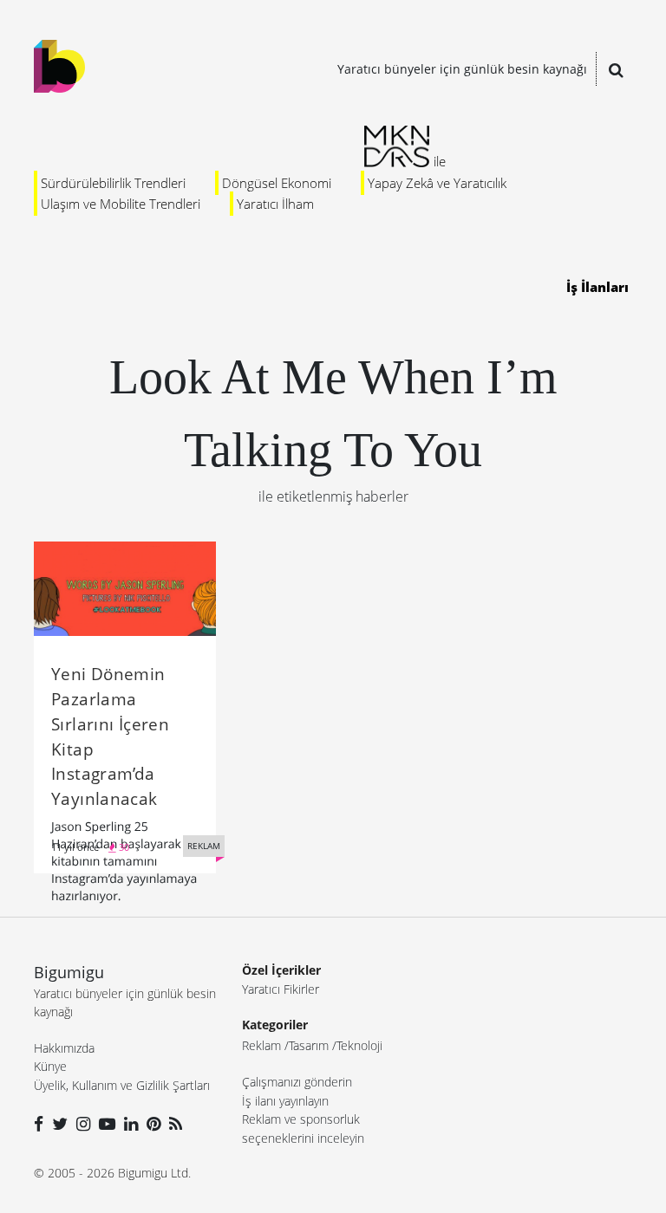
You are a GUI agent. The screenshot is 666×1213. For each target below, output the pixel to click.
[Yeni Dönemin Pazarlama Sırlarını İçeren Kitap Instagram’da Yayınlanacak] (125, 587)
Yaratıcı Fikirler (280, 989)
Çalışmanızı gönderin (297, 1082)
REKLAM (203, 846)
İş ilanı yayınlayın (285, 1101)
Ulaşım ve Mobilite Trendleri (120, 203)
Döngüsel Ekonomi (276, 182)
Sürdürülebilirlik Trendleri (113, 182)
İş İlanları (597, 286)
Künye (50, 1066)
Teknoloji (359, 1045)
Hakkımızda (64, 1048)
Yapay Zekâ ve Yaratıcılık (437, 182)
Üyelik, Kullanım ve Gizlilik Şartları (122, 1085)
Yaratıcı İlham (275, 203)
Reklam (261, 1045)
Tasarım (309, 1045)
